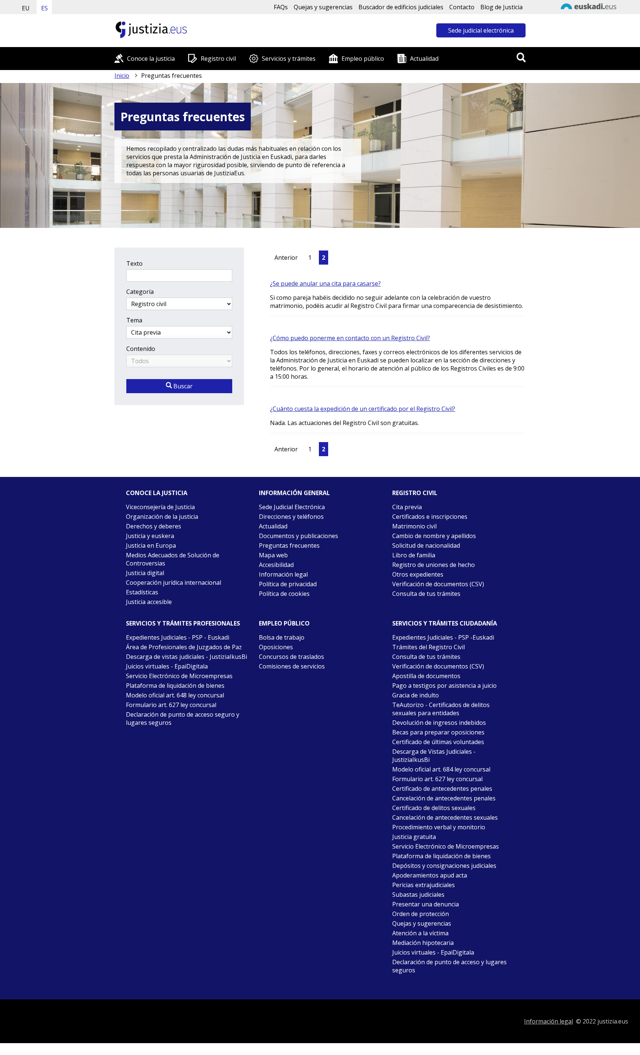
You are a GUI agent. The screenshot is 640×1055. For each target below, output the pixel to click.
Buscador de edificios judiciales (401, 7)
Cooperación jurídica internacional (173, 582)
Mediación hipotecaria (423, 943)
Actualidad (424, 58)
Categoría (140, 292)
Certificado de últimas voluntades (438, 742)
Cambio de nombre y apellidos (434, 536)
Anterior (286, 257)
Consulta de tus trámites (426, 594)
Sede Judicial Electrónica (292, 507)
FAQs (281, 7)
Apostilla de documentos (426, 676)
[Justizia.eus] (151, 37)
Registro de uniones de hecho (433, 565)
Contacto (461, 7)
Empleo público (362, 58)
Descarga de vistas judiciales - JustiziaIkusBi (186, 657)
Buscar (182, 386)
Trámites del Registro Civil (428, 647)
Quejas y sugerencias (323, 7)
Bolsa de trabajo (281, 637)
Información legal (283, 574)
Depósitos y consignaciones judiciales (444, 866)
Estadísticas (142, 592)
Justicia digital (145, 573)
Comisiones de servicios (292, 666)
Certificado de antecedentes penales (442, 788)
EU (26, 8)
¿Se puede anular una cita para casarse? (325, 283)
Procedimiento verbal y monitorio (438, 827)
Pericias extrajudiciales (423, 885)
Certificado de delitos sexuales (434, 808)
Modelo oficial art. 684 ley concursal (441, 769)
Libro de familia (413, 555)
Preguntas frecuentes (289, 545)
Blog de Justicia (501, 7)
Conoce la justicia (151, 58)
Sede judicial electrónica (481, 30)
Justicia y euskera (150, 536)
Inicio (121, 76)
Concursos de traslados (291, 657)
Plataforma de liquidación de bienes (175, 685)
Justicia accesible (149, 602)
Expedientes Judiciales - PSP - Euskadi (177, 637)
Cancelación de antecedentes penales (444, 798)
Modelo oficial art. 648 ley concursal (175, 695)
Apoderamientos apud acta (429, 875)
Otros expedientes (417, 574)
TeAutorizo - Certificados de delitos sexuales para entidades (441, 709)
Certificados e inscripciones (429, 516)
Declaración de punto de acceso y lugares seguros (449, 966)
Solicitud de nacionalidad (426, 545)
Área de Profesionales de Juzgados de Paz (184, 647)
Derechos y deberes (153, 526)
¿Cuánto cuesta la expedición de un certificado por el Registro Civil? (362, 409)
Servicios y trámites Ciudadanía (444, 623)
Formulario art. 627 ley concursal (171, 705)
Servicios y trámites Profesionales (183, 623)
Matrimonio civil (414, 526)
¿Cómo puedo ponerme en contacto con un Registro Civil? (350, 338)
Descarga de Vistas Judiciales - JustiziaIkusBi (434, 755)
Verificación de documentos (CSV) (438, 584)
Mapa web (273, 555)
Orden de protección (420, 914)
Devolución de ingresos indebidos (439, 723)
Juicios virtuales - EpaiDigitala (167, 666)
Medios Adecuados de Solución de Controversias (172, 559)
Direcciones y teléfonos (291, 516)
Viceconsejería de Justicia (160, 507)
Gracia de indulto (415, 695)
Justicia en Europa (151, 545)
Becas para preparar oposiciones (438, 732)
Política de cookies (284, 594)
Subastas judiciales (418, 894)
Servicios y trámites (289, 58)
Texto (134, 263)
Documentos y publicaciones (298, 536)
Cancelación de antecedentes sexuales (445, 817)
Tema (134, 320)
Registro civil (218, 58)
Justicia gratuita (414, 837)
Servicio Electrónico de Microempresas (179, 676)
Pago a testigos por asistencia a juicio (444, 685)
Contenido (140, 349)
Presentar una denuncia (425, 904)
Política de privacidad (288, 584)
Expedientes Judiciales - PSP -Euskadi (443, 637)
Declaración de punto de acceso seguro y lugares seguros (182, 718)
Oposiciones (276, 647)
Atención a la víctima (420, 933)
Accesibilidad (276, 565)
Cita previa (407, 507)
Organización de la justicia (162, 516)
